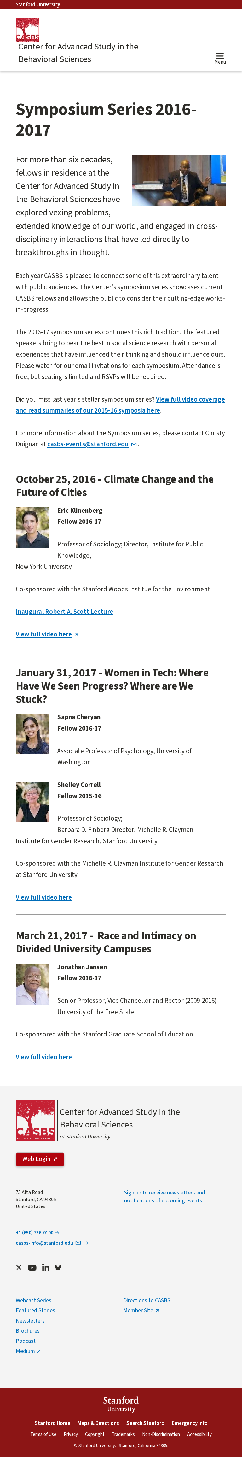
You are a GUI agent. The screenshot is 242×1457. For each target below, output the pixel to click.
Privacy (71, 1434)
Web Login (37, 1159)
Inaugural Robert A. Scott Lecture (64, 611)
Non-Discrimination (161, 1434)
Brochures (28, 1331)
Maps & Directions (98, 1423)
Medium (25, 1351)
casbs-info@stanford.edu (44, 1243)
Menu (220, 62)
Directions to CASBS (146, 1300)
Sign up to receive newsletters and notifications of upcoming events (164, 1197)
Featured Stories (35, 1310)
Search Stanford (145, 1423)
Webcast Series (33, 1300)
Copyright (95, 1434)
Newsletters (30, 1321)
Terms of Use (43, 1434)
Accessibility (199, 1434)
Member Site (138, 1310)
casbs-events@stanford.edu (88, 444)
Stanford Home (52, 1423)
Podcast (26, 1341)
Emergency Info (190, 1423)
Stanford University (38, 5)
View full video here (44, 634)
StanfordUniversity (121, 1406)
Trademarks (123, 1434)
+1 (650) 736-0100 (34, 1232)
